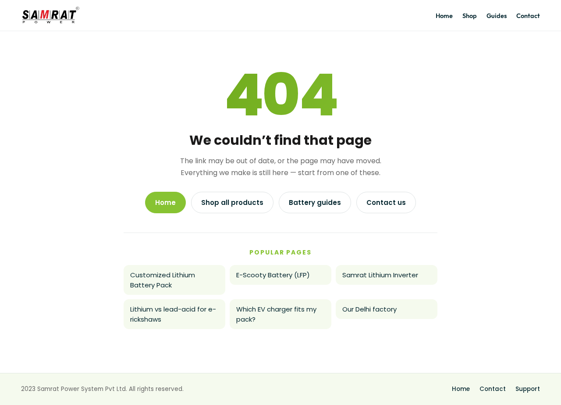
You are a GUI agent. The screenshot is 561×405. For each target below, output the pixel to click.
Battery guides (315, 202)
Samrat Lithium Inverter (380, 275)
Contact (528, 15)
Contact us (386, 202)
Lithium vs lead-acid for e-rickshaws (173, 314)
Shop (469, 15)
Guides (496, 15)
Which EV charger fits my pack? (276, 314)
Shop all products (232, 202)
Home (444, 15)
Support (527, 389)
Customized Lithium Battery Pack (162, 280)
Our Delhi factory (369, 309)
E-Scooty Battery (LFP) (273, 275)
